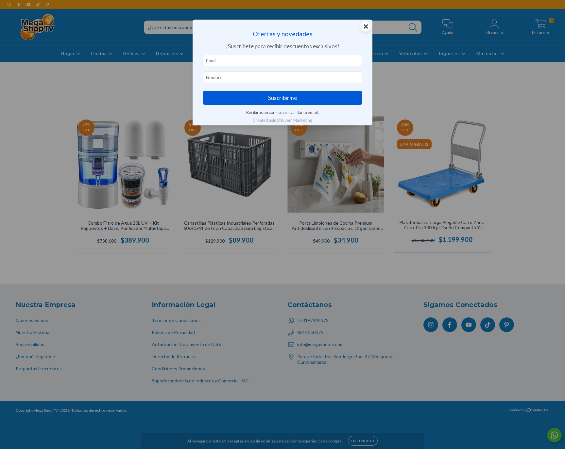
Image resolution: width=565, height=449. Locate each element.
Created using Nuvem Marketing (282, 120)
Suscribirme (282, 97)
